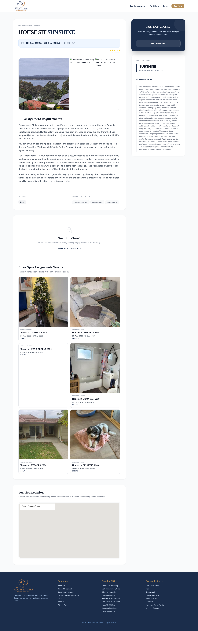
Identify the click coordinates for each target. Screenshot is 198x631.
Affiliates (61, 602)
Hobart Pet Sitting (108, 605)
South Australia (151, 598)
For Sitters (154, 6)
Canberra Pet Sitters (109, 608)
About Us (61, 586)
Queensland (150, 592)
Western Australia (152, 595)
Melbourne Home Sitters (111, 589)
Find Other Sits (158, 43)
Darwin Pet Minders (109, 611)
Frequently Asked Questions (68, 595)
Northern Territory (152, 608)
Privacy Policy (63, 605)
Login (165, 6)
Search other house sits (69, 248)
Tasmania (149, 602)
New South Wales (152, 586)
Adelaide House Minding (111, 598)
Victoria (148, 589)
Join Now (178, 6)
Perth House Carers (109, 595)
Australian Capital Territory (156, 605)
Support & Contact (65, 589)
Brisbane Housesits (109, 592)
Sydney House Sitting (110, 586)
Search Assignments (65, 592)
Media (60, 598)
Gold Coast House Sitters (111, 602)
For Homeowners (137, 6)
